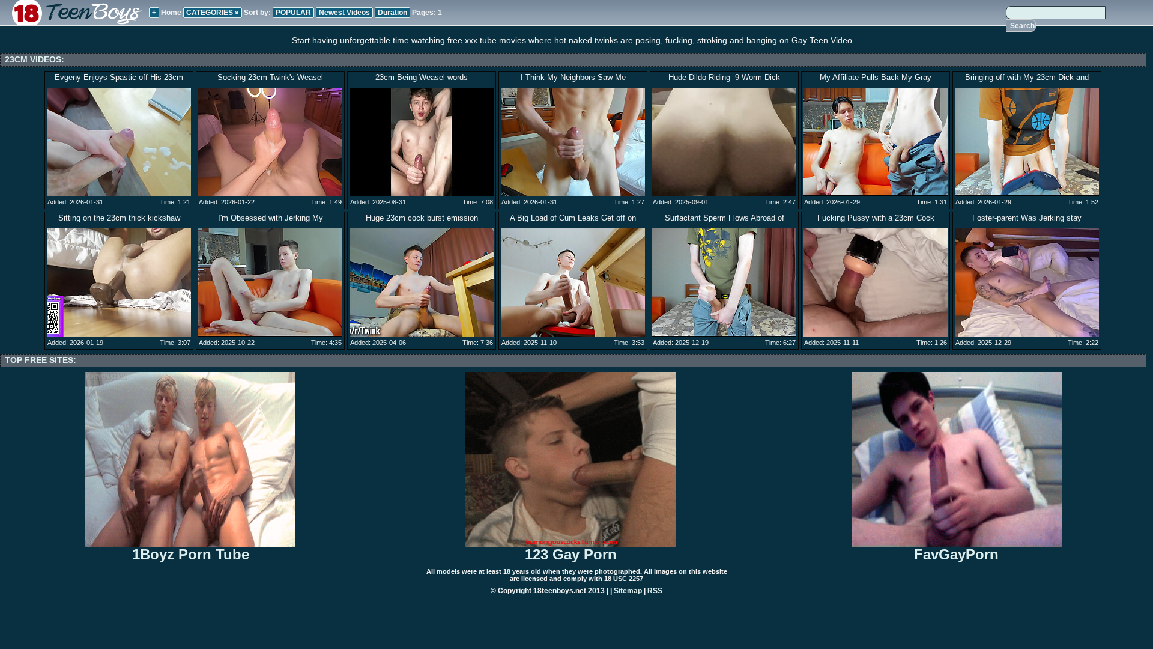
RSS (654, 591)
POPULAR (293, 12)
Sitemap (628, 591)
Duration (392, 12)
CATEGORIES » (212, 12)
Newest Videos (344, 12)
